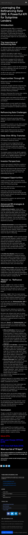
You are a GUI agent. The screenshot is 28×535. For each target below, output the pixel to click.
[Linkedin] (16, 513)
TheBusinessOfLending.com (9, 474)
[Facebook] (8, 513)
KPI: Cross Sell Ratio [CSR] (12, 446)
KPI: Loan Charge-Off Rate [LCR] (12, 441)
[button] (26, 2)
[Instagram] (19, 513)
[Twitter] (12, 513)
